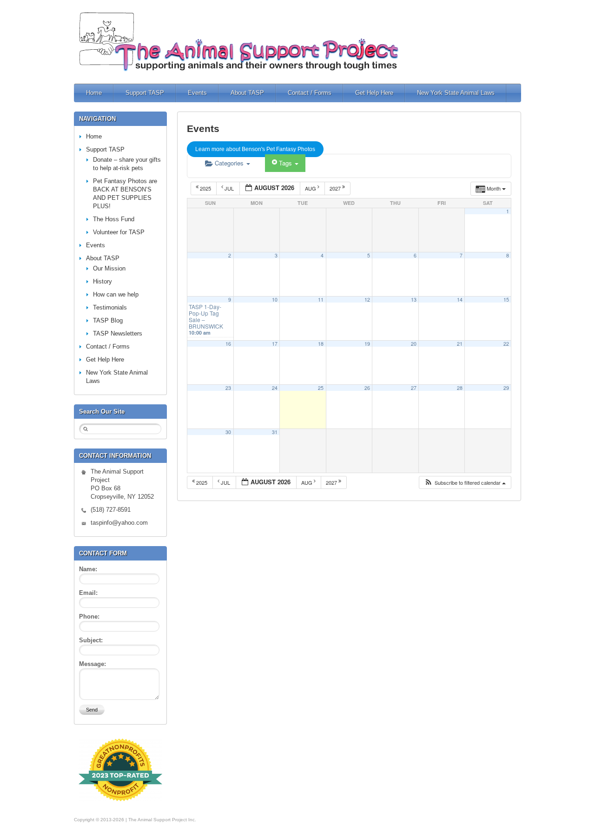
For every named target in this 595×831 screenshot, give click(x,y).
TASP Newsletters (117, 333)
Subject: (91, 640)
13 (413, 299)
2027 (336, 188)
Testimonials (110, 307)
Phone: (89, 616)
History (102, 281)
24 (275, 387)
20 (413, 343)
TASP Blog (108, 320)
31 (275, 432)
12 (367, 299)
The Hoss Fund (113, 219)
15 (506, 299)
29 (506, 387)
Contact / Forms (309, 92)
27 (413, 387)
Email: (88, 592)
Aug (311, 188)
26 (367, 387)
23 (228, 387)
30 (228, 432)
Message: (92, 663)
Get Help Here (374, 92)
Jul (229, 188)
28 (460, 387)
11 (321, 299)
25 (321, 387)
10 (275, 299)
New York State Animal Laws (456, 92)
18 (321, 343)
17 (275, 343)
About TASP (247, 92)
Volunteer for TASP (119, 232)
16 (228, 343)
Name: (88, 569)
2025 (205, 188)
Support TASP (145, 92)
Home (94, 92)
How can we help (116, 294)
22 (506, 343)
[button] (464, 482)
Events (197, 92)
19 (367, 343)
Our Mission (109, 268)
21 (460, 343)
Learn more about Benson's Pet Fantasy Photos (255, 149)
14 (460, 299)
